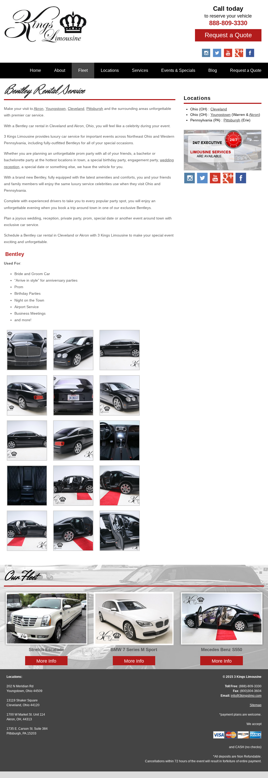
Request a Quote (228, 35)
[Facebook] (250, 55)
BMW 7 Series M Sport (133, 649)
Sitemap (255, 705)
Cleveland (76, 108)
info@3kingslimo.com (246, 695)
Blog (212, 70)
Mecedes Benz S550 (221, 649)
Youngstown (56, 108)
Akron (38, 108)
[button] (11, 628)
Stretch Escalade (46, 649)
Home (35, 70)
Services (140, 70)
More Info (46, 661)
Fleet (83, 70)
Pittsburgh (94, 108)
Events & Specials (178, 70)
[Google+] (228, 182)
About (59, 70)
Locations (110, 70)
